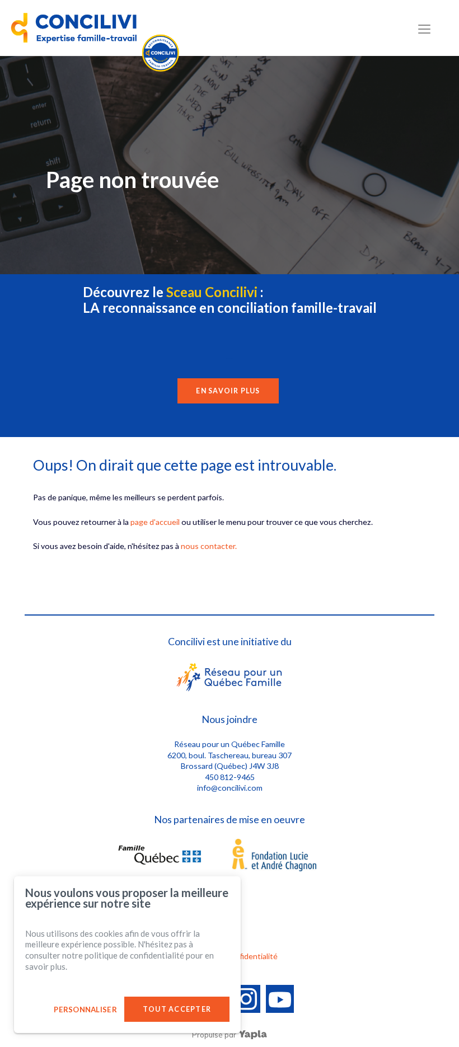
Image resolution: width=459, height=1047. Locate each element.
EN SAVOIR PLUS (228, 391)
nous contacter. (209, 546)
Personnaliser (85, 1009)
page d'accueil (155, 522)
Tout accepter (177, 1009)
